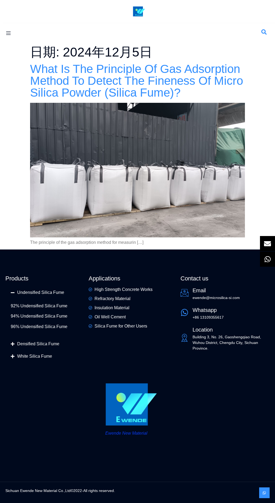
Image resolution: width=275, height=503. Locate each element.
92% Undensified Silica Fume (39, 306)
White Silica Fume (34, 356)
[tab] (44, 292)
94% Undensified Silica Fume (39, 316)
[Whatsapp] (264, 492)
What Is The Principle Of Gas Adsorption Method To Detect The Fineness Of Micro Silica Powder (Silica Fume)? (136, 80)
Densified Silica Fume (38, 344)
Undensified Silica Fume (40, 292)
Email (199, 290)
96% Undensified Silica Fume (39, 326)
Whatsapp (205, 310)
